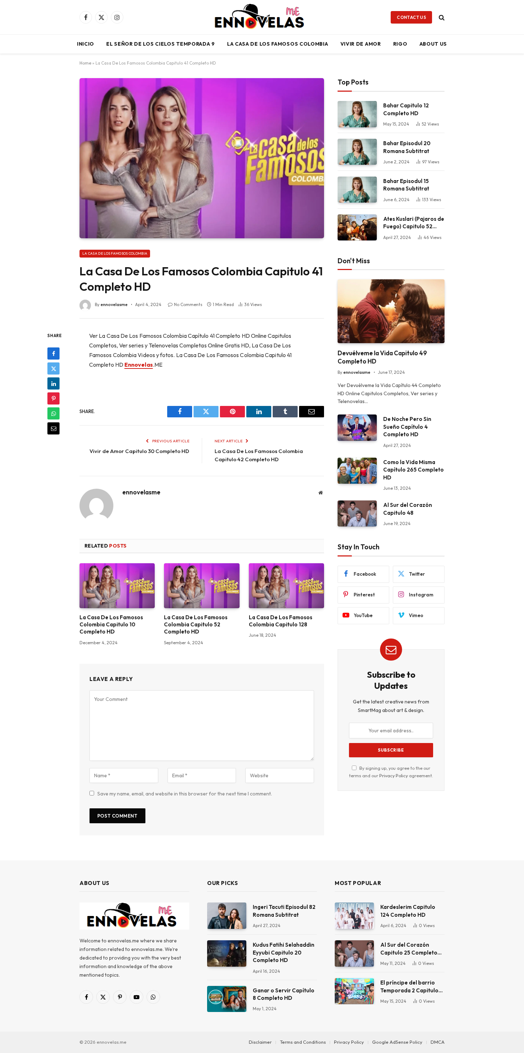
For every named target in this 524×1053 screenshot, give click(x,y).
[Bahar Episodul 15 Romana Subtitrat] (357, 190)
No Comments (188, 304)
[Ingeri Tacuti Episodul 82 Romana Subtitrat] (226, 915)
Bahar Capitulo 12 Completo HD (406, 109)
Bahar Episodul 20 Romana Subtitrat (407, 147)
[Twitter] (53, 368)
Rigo (400, 44)
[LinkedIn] (53, 383)
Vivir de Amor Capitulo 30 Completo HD (139, 451)
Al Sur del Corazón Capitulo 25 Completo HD (408, 948)
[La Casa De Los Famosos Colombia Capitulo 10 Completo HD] (117, 585)
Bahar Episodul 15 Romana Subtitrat (406, 185)
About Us (433, 44)
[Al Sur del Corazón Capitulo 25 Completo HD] (354, 953)
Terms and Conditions (303, 1042)
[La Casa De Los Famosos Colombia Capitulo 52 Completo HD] (201, 585)
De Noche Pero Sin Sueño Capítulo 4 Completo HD (407, 427)
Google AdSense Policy (397, 1042)
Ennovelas (138, 364)
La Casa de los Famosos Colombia (277, 44)
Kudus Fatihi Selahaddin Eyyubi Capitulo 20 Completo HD (283, 952)
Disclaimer (260, 1042)
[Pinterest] (53, 398)
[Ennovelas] (262, 17)
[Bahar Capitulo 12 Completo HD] (357, 114)
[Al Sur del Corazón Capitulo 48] (357, 513)
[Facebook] (53, 353)
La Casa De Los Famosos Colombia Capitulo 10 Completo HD (111, 624)
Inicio (85, 44)
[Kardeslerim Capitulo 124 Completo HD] (354, 915)
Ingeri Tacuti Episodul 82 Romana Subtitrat (284, 911)
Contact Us (411, 17)
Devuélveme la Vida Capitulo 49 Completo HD (382, 357)
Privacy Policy (393, 775)
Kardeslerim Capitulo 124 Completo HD (407, 911)
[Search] (441, 17)
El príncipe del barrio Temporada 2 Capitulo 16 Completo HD (409, 986)
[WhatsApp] (53, 413)
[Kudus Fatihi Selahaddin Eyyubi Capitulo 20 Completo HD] (226, 953)
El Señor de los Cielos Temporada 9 (160, 44)
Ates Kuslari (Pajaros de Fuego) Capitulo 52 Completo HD (413, 222)
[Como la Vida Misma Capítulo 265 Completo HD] (357, 471)
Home (85, 63)
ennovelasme (114, 304)
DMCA (438, 1042)
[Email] (53, 428)
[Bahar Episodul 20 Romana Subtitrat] (357, 152)
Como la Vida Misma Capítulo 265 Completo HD (413, 470)
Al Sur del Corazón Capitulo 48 (407, 509)
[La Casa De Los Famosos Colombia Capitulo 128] (286, 585)
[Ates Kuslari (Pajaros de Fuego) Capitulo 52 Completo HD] (357, 227)
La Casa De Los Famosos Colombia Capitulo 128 (280, 621)
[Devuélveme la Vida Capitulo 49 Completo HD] (391, 311)
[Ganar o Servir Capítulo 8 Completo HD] (226, 999)
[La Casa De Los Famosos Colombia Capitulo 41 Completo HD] (201, 158)
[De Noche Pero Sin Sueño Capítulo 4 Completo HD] (357, 427)
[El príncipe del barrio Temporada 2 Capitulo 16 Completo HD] (354, 991)
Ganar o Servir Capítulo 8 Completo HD (283, 994)
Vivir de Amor (360, 44)
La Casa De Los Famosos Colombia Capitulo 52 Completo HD (195, 624)
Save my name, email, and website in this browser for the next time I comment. (184, 793)
